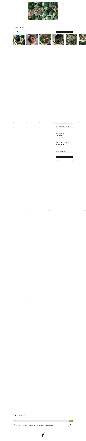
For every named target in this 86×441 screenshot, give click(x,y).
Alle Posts (30, 26)
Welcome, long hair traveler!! (19, 27)
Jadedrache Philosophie (60, 144)
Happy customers (22, 32)
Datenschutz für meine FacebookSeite (53, 424)
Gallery (49, 26)
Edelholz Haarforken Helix (60, 135)
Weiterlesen (21, 415)
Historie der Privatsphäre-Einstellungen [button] (36, 425)
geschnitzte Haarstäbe (60, 133)
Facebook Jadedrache (30, 424)
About (35, 26)
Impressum (40, 26)
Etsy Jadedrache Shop (40, 424)
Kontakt (44, 26)
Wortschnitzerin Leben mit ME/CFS (20, 26)
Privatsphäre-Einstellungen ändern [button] (20, 425)
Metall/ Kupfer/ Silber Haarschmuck (62, 137)
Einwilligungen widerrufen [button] (50, 425)
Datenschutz (21, 424)
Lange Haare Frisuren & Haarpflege (62, 142)
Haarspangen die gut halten (61, 130)
